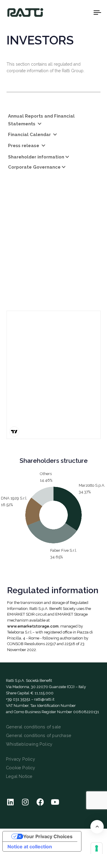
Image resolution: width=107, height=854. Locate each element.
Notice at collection (29, 847)
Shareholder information (36, 157)
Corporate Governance (34, 167)
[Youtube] (55, 801)
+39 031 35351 (18, 699)
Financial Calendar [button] (30, 134)
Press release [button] (24, 145)
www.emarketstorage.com (33, 626)
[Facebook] (40, 801)
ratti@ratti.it (44, 699)
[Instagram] (25, 801)
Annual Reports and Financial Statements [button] (41, 120)
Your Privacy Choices (48, 836)
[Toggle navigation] (85, 12)
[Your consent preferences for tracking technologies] (96, 848)
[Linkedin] (10, 801)
